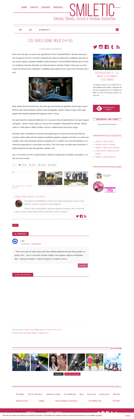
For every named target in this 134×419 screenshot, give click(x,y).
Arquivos (58, 7)
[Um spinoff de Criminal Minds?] (24, 178)
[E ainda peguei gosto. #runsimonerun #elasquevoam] (76, 362)
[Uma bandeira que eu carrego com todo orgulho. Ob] (39, 362)
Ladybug (41, 400)
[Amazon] (103, 180)
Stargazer (58, 412)
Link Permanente (36, 244)
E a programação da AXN (74, 186)
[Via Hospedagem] (109, 192)
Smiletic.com (30, 412)
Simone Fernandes (36, 196)
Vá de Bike (116, 400)
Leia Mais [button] (99, 415)
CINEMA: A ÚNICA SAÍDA (104, 141)
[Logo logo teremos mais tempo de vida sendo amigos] (58, 362)
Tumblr (112, 48)
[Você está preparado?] (50, 178)
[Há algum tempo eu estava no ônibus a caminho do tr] (21, 362)
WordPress (50, 412)
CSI (15, 225)
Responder (83, 265)
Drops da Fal (91, 394)
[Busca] (117, 29)
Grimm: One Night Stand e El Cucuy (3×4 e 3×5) (42, 330)
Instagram (101, 48)
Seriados (45, 7)
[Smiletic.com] (67, 14)
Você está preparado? (47, 186)
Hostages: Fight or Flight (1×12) (36, 333)
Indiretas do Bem (22, 400)
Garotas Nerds (104, 394)
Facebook (81, 216)
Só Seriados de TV (44, 30)
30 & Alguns (20, 394)
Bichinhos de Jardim (53, 394)
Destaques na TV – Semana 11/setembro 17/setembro (107, 76)
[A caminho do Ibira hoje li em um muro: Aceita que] (94, 362)
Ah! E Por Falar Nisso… (35, 394)
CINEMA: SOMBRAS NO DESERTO (107, 148)
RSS (118, 48)
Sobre (24, 7)
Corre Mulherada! (70, 394)
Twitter (77, 216)
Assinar (85, 216)
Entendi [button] (127, 415)
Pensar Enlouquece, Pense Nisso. (66, 400)
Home (20, 30)
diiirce (81, 394)
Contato (34, 7)
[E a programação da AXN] (76, 178)
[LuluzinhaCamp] (98, 192)
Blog (30, 30)
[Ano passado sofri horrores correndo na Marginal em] (113, 362)
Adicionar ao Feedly (109, 108)
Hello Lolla (116, 394)
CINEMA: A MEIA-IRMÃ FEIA (105, 157)
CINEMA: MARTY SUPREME (105, 144)
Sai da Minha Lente (95, 400)
